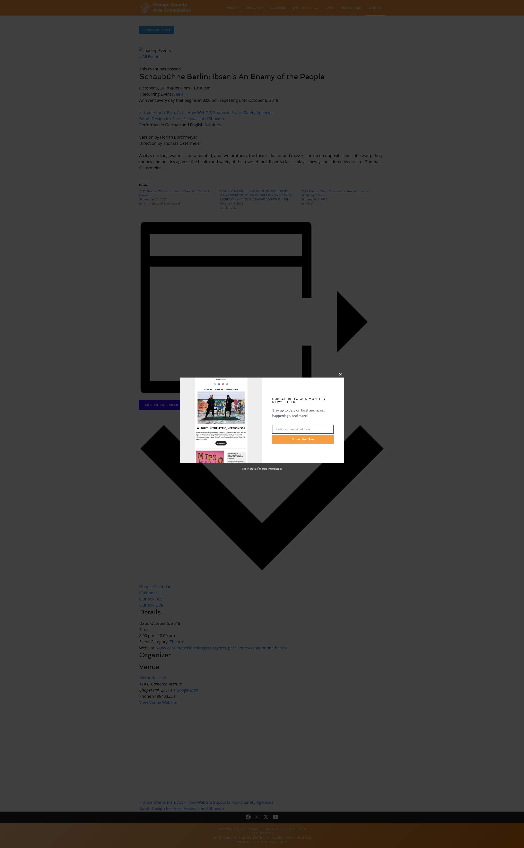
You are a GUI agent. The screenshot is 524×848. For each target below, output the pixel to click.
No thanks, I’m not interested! (262, 468)
